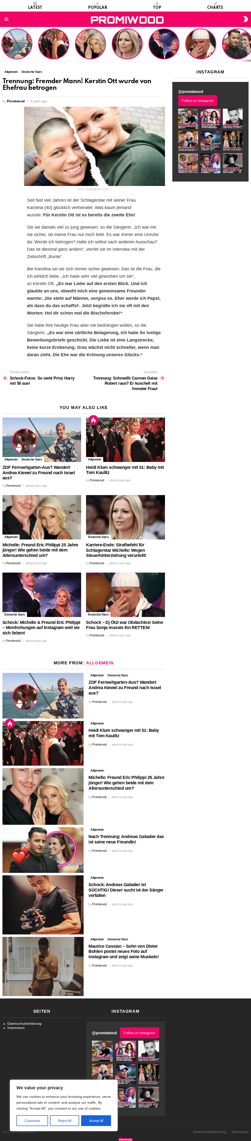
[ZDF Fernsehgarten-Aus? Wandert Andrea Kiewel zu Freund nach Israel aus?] (41, 440)
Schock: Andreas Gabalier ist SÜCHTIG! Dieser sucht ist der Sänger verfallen (125, 890)
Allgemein (11, 459)
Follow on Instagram (197, 101)
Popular (97, 8)
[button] (188, 119)
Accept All (96, 1121)
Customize (32, 1121)
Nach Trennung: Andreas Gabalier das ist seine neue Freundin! (126, 839)
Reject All (64, 1121)
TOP (157, 8)
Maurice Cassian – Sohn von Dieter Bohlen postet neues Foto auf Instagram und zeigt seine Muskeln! (123, 951)
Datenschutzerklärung (24, 1023)
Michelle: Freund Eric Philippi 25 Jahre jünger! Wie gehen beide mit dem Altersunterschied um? (90, 44)
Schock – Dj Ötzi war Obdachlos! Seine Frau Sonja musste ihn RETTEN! (200, 48)
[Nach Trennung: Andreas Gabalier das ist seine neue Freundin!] (43, 850)
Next (248, 44)
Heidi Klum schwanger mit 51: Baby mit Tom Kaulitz (54, 50)
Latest (35, 8)
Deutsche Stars (32, 459)
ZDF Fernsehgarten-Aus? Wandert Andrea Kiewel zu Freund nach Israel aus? (16, 46)
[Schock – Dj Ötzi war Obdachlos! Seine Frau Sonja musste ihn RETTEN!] (125, 595)
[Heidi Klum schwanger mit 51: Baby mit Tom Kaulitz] (125, 440)
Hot (93, 420)
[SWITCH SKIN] (246, 19)
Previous (2, 44)
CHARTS (215, 8)
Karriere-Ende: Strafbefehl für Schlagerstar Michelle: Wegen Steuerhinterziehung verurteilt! (127, 46)
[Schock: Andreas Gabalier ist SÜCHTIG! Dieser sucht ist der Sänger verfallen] (43, 904)
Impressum (16, 1028)
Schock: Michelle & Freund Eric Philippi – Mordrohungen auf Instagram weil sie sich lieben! (163, 44)
